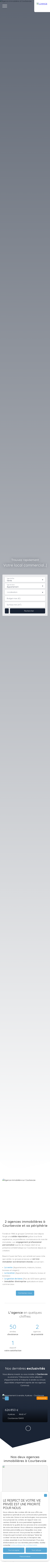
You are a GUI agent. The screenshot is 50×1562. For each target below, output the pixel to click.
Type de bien (10, 585)
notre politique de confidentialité (24, 1545)
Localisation (12, 592)
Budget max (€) (14, 598)
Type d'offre (10, 578)
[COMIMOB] (42, 6)
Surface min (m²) (14, 605)
